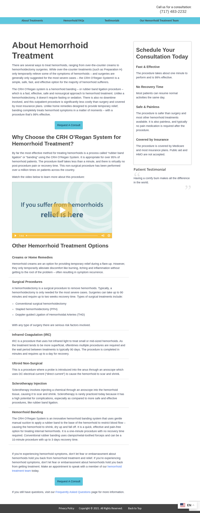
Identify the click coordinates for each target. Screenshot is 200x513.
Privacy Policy (66, 508)
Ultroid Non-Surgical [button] (27, 363)
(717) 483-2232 (173, 11)
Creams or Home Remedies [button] (32, 257)
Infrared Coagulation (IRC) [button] (31, 334)
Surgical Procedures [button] (27, 281)
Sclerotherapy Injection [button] (29, 383)
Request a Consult (68, 125)
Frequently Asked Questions (73, 492)
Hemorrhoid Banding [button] (27, 412)
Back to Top (134, 508)
